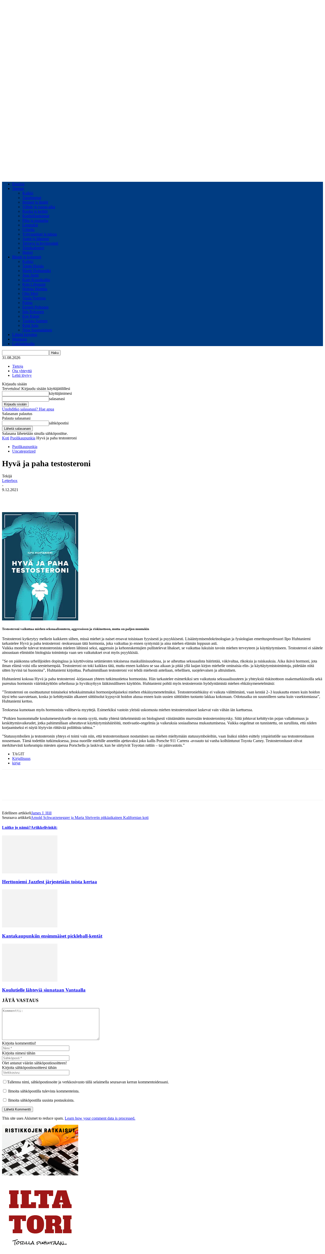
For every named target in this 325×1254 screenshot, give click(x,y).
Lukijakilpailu (23, 344)
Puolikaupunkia (22, 438)
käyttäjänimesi (60, 393)
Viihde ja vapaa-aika (38, 207)
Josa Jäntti (30, 275)
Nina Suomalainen (37, 330)
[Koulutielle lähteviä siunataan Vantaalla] (29, 980)
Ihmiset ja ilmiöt (35, 202)
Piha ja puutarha (35, 220)
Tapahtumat (31, 197)
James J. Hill (41, 813)
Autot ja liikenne (35, 239)
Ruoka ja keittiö (35, 211)
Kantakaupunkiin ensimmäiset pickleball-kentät (52, 936)
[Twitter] (28, 497)
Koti (5, 438)
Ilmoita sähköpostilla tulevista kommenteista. (43, 1091)
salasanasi (57, 399)
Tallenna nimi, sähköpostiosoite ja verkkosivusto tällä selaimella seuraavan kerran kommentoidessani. (88, 1082)
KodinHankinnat (35, 216)
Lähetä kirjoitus (24, 334)
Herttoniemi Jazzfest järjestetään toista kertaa (49, 881)
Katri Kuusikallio (36, 280)
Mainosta (19, 339)
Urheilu (28, 229)
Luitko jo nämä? (16, 827)
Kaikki (27, 193)
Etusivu (18, 184)
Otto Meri (30, 293)
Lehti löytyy (22, 375)
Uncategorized (24, 451)
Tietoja (17, 366)
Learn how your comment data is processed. (100, 1118)
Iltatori (27, 252)
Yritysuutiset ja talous (39, 234)
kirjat (16, 763)
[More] (65, 497)
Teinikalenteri (33, 248)
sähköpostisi (59, 423)
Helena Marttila (34, 289)
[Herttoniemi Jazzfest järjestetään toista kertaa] (29, 872)
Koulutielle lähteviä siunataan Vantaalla (44, 990)
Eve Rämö (30, 316)
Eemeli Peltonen (35, 307)
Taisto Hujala (33, 266)
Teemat (18, 188)
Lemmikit (30, 225)
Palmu (27, 302)
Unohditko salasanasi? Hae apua (28, 409)
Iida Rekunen (33, 312)
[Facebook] (10, 497)
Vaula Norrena (34, 298)
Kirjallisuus (21, 758)
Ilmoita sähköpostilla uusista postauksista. (41, 1100)
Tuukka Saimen (34, 321)
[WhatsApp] (47, 497)
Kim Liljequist (33, 284)
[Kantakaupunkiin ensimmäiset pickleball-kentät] (29, 926)
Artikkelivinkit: (44, 827)
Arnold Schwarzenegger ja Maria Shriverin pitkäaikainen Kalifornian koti (90, 817)
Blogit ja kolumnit (26, 257)
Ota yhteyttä (22, 371)
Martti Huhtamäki (36, 270)
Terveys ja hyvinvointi (40, 243)
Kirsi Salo (30, 325)
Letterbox (10, 480)
